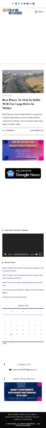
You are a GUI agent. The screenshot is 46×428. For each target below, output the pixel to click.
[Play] (5, 254)
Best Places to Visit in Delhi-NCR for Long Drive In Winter (21, 104)
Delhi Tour (7, 96)
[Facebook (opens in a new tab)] (16, 3)
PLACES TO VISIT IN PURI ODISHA (14, 297)
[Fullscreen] (40, 254)
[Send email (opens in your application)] (33, 3)
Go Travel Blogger (28, 424)
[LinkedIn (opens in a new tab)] (24, 3)
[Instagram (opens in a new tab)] (21, 3)
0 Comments (9, 130)
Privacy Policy (32, 417)
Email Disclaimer (28, 414)
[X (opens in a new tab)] (13, 3)
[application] (23, 245)
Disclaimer (13, 414)
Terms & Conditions (23, 419)
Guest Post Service (14, 417)
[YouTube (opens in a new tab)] (27, 3)
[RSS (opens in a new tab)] (30, 3)
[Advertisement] (23, 40)
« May (4, 343)
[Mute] (36, 254)
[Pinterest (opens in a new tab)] (19, 3)
